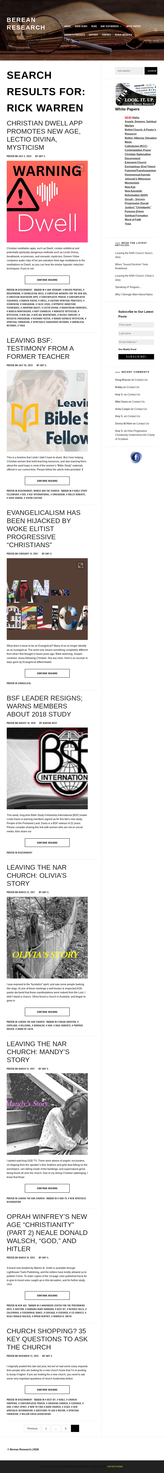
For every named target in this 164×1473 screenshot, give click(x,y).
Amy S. (42, 156)
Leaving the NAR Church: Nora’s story (133, 255)
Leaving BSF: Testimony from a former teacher (40, 348)
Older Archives (123, 34)
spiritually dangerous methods (51, 322)
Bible (62, 1399)
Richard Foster (41, 318)
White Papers (133, 26)
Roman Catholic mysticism (69, 318)
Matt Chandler (42, 311)
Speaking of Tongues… (128, 287)
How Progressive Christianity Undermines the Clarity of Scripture (135, 435)
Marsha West (50, 723)
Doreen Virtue (29, 300)
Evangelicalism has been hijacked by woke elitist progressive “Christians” (44, 529)
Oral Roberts (63, 1025)
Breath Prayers (73, 289)
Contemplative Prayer (53, 296)
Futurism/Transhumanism (140, 170)
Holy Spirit (20, 1406)
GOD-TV (63, 1198)
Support (93, 34)
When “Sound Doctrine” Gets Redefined (131, 266)
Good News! (81, 26)
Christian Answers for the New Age (67, 293)
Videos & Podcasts (74, 34)
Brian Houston (67, 1021)
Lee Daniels (77, 1312)
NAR (50, 1025)
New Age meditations (44, 314)
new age (25, 314)
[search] (155, 30)
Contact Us (141, 379)
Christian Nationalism (138, 154)
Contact (106, 34)
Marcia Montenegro (20, 311)
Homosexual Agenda (137, 174)
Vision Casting (34, 497)
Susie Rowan (16, 497)
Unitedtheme (115, 1466)
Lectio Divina (51, 307)
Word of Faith (25, 1029)
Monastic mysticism (65, 311)
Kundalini (39, 1025)
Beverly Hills (76, 1309)
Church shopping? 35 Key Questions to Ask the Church (47, 1339)
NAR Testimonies (110, 26)
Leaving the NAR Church (31, 1021)
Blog (94, 26)
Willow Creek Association (36, 1414)
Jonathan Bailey (31, 307)
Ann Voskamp (54, 289)
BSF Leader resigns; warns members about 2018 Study (45, 706)
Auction (19, 1309)
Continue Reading (47, 279)
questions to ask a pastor (50, 1410)
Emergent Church (135, 162)
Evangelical (24, 683)
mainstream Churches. (74, 307)
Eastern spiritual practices (66, 300)
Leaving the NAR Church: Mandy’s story (38, 1052)
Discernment (25, 289)
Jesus (67, 1406)
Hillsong (25, 1025)
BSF (24, 494)
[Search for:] (130, 71)
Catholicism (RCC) (34, 293)
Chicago (50, 1312)
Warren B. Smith (62, 1316)
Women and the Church (46, 490)
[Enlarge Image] (81, 168)
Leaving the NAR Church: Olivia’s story (37, 875)
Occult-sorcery (68, 314)
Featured (63, 1312)
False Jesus (44, 304)
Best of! (61, 1309)
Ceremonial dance (32, 1312)
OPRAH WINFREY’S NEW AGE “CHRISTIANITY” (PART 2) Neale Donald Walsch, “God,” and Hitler (47, 1233)
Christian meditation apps (23, 296)
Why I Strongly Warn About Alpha (134, 294)
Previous (32, 1428)
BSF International (39, 494)
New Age (22, 1305)
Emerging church (58, 1403)
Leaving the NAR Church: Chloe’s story (134, 277)
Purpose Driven (134, 211)
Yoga (22, 325)
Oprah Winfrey (42, 1316)
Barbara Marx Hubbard (40, 1309)
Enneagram (28, 304)
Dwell (43, 300)
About (67, 26)
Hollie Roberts (76, 494)
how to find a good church (45, 1406)
